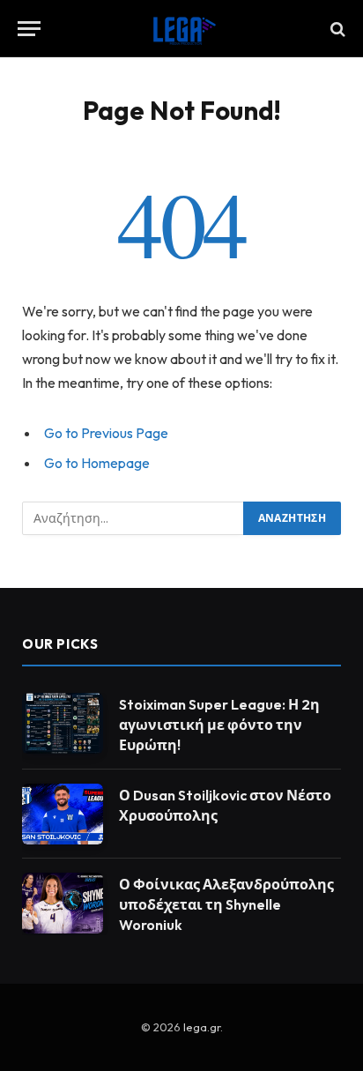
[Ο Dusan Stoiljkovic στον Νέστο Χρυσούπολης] (62, 814)
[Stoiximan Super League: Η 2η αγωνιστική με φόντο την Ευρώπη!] (62, 723)
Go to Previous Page (106, 433)
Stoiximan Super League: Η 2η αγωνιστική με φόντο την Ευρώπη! (219, 724)
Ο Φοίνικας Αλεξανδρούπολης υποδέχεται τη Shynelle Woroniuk (226, 904)
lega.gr (201, 1027)
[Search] (336, 28)
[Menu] (29, 28)
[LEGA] (181, 28)
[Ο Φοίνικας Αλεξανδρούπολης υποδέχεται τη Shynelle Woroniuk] (62, 903)
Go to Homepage (97, 463)
